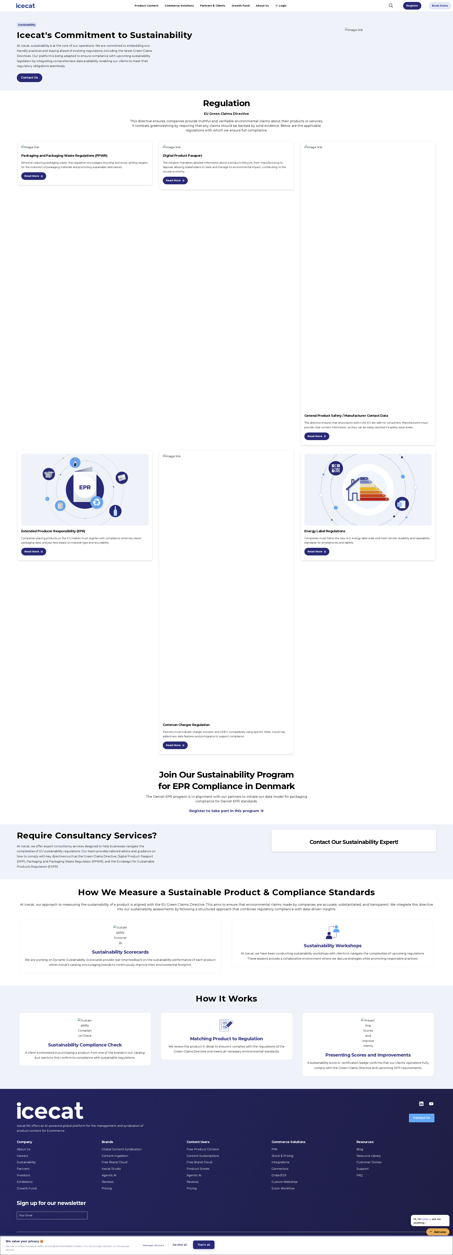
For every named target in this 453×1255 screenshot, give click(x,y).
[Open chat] (437, 1232)
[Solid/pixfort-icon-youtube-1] (431, 1103)
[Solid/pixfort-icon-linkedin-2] (421, 1103)
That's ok (203, 1244)
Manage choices (153, 1245)
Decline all (180, 1244)
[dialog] (226, 1245)
